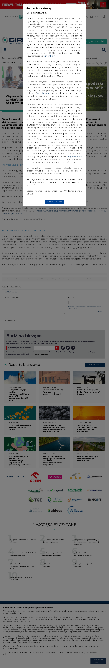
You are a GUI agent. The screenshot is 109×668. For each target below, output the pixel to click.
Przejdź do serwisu (54, 202)
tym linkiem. (49, 56)
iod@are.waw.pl (74, 156)
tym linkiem (43, 93)
